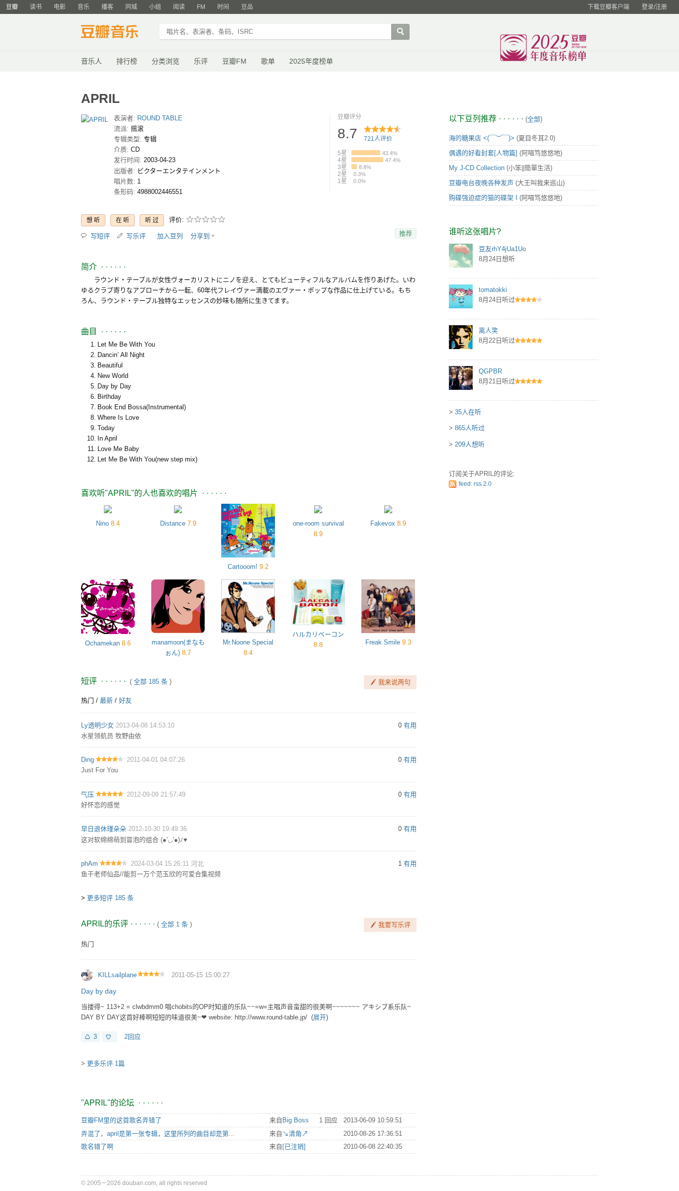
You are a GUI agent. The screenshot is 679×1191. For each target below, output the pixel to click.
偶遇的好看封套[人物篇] (483, 153)
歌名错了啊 (97, 1146)
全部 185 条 (151, 681)
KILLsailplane (117, 975)
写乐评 (136, 236)
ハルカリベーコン (318, 634)
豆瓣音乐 (117, 33)
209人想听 (470, 444)
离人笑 (488, 330)
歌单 (268, 61)
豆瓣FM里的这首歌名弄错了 (121, 1120)
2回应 (132, 1036)
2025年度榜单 (311, 61)
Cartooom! (242, 566)
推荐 (405, 233)
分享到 (200, 236)
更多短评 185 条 (110, 898)
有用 (410, 725)
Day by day (98, 991)
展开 (319, 1017)
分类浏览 (165, 61)
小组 (155, 6)
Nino (102, 523)
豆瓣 (12, 6)
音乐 (83, 6)
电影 (60, 6)
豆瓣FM (234, 61)
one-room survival (318, 523)
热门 (87, 700)
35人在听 (468, 412)
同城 (131, 6)
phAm (89, 863)
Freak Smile (382, 642)
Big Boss (295, 1120)
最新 (106, 700)
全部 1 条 (174, 924)
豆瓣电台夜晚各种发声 (481, 182)
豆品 (247, 6)
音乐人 (91, 61)
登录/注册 (654, 6)
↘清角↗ (295, 1133)
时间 (223, 6)
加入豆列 (170, 236)
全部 (533, 119)
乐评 (201, 61)
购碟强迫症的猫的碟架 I (483, 197)
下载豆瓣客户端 (608, 6)
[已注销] (294, 1146)
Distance (172, 523)
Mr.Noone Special (248, 642)
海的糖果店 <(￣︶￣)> (481, 138)
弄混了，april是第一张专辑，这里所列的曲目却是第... (158, 1133)
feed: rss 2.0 (475, 483)
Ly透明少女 (97, 725)
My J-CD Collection (477, 168)
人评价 (378, 138)
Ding (87, 759)
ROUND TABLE (159, 118)
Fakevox (382, 523)
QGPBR (490, 371)
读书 (36, 6)
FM (201, 6)
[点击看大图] (94, 121)
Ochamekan (102, 643)
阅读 (179, 6)
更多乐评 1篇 (106, 1063)
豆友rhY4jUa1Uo (502, 249)
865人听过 (470, 428)
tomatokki (493, 289)
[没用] (109, 1036)
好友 (125, 700)
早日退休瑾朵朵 (103, 828)
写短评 (100, 236)
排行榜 (126, 61)
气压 (87, 794)
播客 (107, 6)
